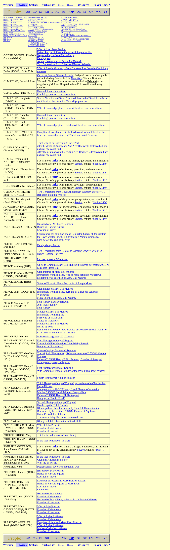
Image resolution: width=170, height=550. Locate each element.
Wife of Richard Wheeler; (50, 525)
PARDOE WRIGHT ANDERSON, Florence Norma (44, 22)
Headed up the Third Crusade (52, 405)
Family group (44, 58)
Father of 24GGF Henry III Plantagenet (58, 395)
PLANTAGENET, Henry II (36, 46)
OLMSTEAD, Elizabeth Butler (13, 19)
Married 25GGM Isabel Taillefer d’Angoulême (61, 392)
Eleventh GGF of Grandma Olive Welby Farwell (62, 343)
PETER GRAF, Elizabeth (36, 27)
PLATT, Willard (66, 22)
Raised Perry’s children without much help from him (64, 52)
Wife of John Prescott (48, 425)
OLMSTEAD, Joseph (10, 24)
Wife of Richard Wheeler (50, 516)
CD (35, 11)
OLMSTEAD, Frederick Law (12, 21)
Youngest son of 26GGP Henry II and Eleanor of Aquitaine (68, 389)
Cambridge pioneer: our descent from (56, 94)
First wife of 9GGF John (50, 317)
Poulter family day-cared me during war (58, 466)
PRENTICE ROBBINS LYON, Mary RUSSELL (76, 36)
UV (91, 11)
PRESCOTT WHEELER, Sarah (71, 41)
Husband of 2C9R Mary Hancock (55, 224)
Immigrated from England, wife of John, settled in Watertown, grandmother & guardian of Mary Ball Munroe (69, 276)
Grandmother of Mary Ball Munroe (55, 271)
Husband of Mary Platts (49, 493)
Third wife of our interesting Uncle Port (58, 143)
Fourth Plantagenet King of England (56, 377)
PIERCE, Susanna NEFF (35, 37)
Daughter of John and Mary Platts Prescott (59, 522)
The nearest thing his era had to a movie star (60, 417)
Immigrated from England (50, 314)
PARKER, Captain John (35, 26)
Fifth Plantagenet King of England (55, 340)
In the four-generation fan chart (53, 440)
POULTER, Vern (66, 32)
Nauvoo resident (59, 301)
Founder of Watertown (49, 428)
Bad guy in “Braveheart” (50, 346)
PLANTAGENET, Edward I (36, 42)
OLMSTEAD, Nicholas (10, 27)
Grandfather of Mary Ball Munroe (55, 288)
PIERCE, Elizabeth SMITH (36, 32)
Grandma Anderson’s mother (52, 459)
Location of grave (46, 230)
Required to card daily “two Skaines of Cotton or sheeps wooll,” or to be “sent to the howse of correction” (72, 331)
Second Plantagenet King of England (56, 402)
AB (28, 11)
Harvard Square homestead (51, 91)
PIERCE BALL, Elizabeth (36, 39)
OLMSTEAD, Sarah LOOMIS (12, 29)
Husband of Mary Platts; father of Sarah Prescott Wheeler (67, 499)
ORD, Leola (7, 39)
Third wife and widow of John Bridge (57, 435)
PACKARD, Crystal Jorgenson (37, 21)
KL (57, 11)
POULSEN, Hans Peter (68, 27)
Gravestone (43, 489)
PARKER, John (33, 24)
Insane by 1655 (45, 326)
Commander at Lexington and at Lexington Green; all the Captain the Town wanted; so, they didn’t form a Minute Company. (71, 235)
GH (47, 11)
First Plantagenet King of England (55, 367)
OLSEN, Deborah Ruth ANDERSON (15, 36)
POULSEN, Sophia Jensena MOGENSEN (74, 31)
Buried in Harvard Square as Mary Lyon (58, 483)
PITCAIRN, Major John (35, 41)
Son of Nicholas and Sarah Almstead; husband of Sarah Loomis (70, 98)
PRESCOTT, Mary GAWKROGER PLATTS (75, 39)
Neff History (43, 301)
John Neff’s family (47, 304)
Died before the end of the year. (53, 239)
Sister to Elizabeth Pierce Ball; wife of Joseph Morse (64, 283)
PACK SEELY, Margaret (35, 19)
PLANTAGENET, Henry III (70, 17)
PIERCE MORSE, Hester (35, 34)
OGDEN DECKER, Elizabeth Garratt (15, 17)
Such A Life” (100, 163)
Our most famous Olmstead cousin (55, 75)
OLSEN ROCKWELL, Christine (13, 34)
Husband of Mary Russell (50, 470)
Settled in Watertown (48, 320)
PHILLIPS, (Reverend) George (37, 31)
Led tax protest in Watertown (52, 259)
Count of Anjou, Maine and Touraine (56, 350)
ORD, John (6, 41)
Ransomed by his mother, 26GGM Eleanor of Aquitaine (66, 411)
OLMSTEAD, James (9, 22)
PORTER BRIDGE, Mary (69, 26)
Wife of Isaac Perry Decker (51, 49)
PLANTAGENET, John (68, 19)
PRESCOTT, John (66, 37)
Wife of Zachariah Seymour (82, 135)
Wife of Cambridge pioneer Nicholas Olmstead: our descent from (71, 125)
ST (84, 11)
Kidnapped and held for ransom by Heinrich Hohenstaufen (68, 408)
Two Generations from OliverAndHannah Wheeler (64, 64)
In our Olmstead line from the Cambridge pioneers (72, 100)
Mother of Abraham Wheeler (52, 528)
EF (40, 11)
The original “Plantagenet (50, 353)
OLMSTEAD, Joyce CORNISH (13, 26)
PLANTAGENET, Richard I (70, 21)
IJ (52, 11)
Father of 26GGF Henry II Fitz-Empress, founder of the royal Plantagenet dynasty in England (69, 361)
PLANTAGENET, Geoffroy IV (37, 44)
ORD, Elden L (7, 37)
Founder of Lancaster (48, 431)
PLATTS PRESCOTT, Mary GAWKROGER (75, 24)
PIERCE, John (32, 36)
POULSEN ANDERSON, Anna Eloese (73, 29)
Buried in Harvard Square (50, 227)
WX (98, 11)
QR (79, 11)
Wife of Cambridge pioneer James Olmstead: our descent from (69, 108)
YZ (105, 11)
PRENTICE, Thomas (67, 34)
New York (76, 78)
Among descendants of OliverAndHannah (59, 61)
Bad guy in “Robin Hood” (51, 398)
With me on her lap (47, 462)
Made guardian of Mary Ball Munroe (56, 297)
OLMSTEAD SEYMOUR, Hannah (14, 31)
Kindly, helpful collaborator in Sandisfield (59, 421)
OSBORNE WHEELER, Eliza (37, 17)
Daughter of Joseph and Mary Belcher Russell (61, 480)
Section (78, 163)
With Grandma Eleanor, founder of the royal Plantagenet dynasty (71, 370)
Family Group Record (48, 245)
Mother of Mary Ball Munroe (52, 311)
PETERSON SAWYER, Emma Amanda (40, 29)
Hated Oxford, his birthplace (52, 414)
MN (64, 11)
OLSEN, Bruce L (8, 32)
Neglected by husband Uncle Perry (55, 55)
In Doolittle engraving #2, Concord (55, 336)
